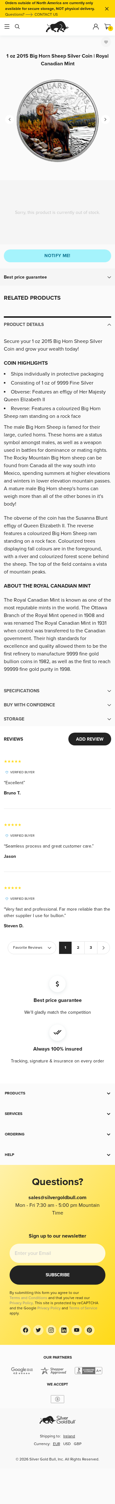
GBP (77, 1444)
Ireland (69, 1436)
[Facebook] (25, 1330)
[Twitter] (38, 1330)
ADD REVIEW (89, 739)
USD (67, 1444)
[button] (57, 277)
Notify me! (57, 255)
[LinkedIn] (64, 1330)
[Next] (105, 119)
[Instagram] (51, 1330)
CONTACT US (46, 14)
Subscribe (58, 1275)
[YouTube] (77, 1330)
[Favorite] (106, 42)
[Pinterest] (89, 1330)
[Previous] (9, 119)
